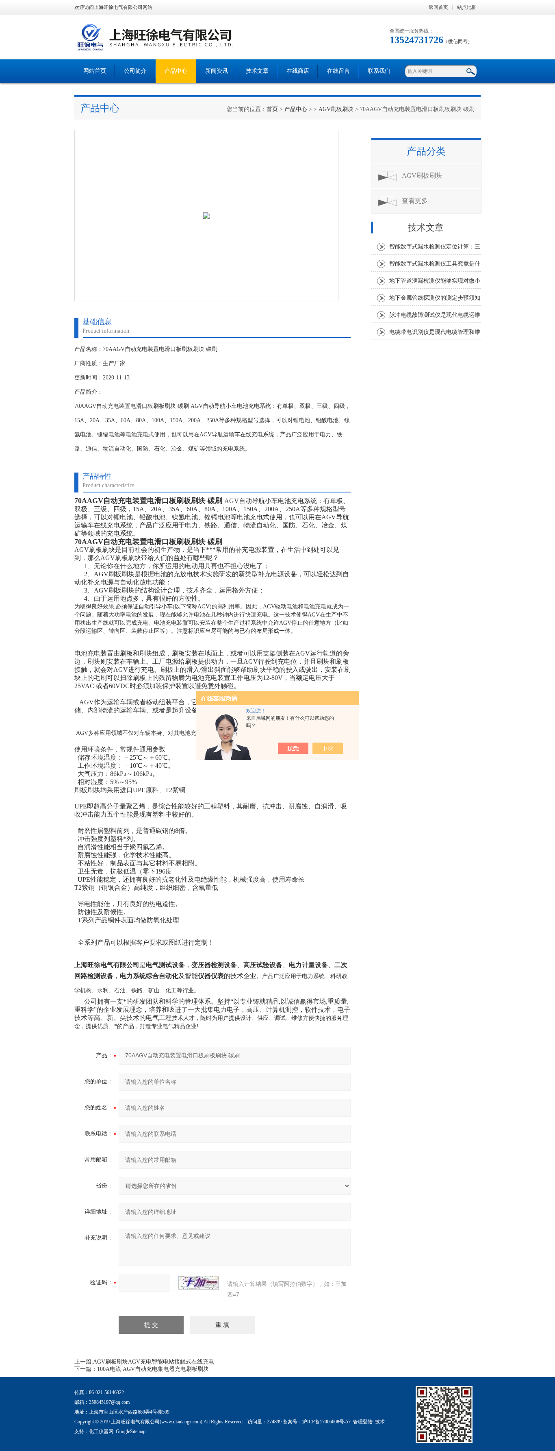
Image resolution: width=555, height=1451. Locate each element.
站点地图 (467, 7)
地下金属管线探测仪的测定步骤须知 (434, 298)
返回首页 (438, 7)
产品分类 (426, 151)
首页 (272, 109)
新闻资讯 (216, 71)
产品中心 (176, 71)
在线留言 (338, 71)
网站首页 (94, 71)
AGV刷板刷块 (336, 109)
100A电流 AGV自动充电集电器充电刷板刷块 (153, 1369)
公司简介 (135, 71)
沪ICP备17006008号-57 (326, 1422)
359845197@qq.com (109, 1402)
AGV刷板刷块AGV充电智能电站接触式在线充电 (153, 1362)
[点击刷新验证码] (198, 1283)
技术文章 (257, 71)
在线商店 (297, 71)
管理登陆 (363, 1422)
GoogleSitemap (130, 1431)
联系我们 (379, 71)
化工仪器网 (101, 1431)
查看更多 (415, 200)
